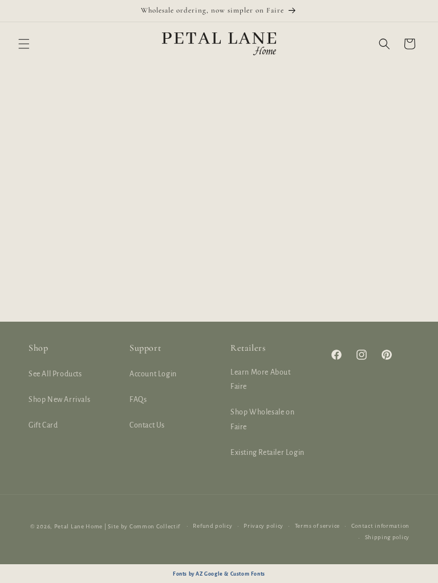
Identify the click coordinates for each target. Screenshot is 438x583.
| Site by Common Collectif (142, 526)
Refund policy (212, 526)
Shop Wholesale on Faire (262, 419)
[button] (23, 43)
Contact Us (147, 425)
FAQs (138, 400)
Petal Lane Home (78, 526)
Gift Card (43, 425)
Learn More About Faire (260, 379)
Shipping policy (387, 537)
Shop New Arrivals (59, 400)
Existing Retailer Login (267, 453)
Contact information (380, 526)
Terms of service (317, 526)
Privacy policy (263, 526)
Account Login (153, 374)
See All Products (55, 374)
